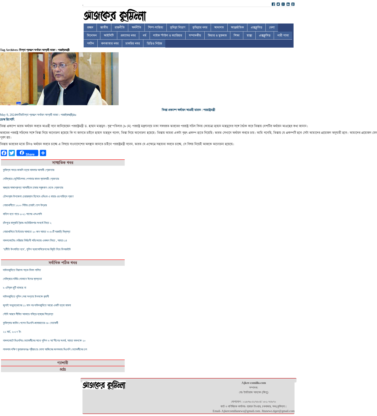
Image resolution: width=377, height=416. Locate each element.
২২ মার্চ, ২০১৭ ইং (12, 331)
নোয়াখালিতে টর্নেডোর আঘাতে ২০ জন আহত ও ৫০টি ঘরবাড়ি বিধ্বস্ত (36, 231)
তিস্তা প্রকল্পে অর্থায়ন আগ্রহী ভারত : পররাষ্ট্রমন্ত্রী (188, 110)
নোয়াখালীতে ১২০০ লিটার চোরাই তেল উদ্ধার (25, 205)
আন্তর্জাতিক (237, 27)
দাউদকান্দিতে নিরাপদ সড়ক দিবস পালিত (22, 270)
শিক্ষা (237, 35)
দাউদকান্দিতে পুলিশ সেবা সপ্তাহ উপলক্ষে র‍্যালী (26, 296)
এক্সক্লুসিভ (256, 27)
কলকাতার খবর (110, 43)
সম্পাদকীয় (195, 35)
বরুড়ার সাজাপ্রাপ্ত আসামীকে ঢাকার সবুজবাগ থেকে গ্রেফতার (33, 187)
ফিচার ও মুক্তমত (217, 35)
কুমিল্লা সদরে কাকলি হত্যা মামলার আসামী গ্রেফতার (28, 170)
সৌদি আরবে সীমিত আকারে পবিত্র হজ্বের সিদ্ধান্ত (28, 314)
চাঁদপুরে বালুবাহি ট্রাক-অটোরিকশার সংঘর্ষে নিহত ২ (27, 222)
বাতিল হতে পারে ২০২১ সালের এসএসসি (22, 214)
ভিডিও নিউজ (154, 43)
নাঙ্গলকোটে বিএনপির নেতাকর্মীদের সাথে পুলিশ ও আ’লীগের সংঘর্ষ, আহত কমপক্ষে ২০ (44, 340)
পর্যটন (90, 43)
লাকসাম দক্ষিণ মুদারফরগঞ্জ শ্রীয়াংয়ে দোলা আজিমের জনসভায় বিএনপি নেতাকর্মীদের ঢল (45, 349)
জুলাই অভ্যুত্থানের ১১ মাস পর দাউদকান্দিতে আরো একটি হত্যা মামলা (37, 305)
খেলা (272, 27)
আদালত (219, 27)
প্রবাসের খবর (128, 35)
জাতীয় (104, 27)
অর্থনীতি (136, 27)
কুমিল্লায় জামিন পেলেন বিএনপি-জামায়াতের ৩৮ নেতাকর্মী (30, 323)
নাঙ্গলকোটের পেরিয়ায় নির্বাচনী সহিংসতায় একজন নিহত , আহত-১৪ (35, 240)
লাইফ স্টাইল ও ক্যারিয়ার (167, 35)
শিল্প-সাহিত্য (155, 27)
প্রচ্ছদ (90, 27)
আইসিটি (109, 35)
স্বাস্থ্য (249, 35)
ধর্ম (144, 35)
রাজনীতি (120, 27)
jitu (74, 114)
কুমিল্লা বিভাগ (177, 27)
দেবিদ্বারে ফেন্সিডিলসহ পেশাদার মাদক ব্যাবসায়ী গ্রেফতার (31, 178)
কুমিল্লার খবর (199, 27)
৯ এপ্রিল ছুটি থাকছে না (14, 287)
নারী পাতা (283, 35)
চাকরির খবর (132, 43)
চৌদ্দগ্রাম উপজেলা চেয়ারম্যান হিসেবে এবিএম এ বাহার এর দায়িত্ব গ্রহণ (38, 196)
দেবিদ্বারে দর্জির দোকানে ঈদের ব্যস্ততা (22, 278)
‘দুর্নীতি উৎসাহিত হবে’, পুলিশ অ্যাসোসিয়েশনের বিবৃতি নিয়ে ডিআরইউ (37, 249)
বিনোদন (92, 35)
